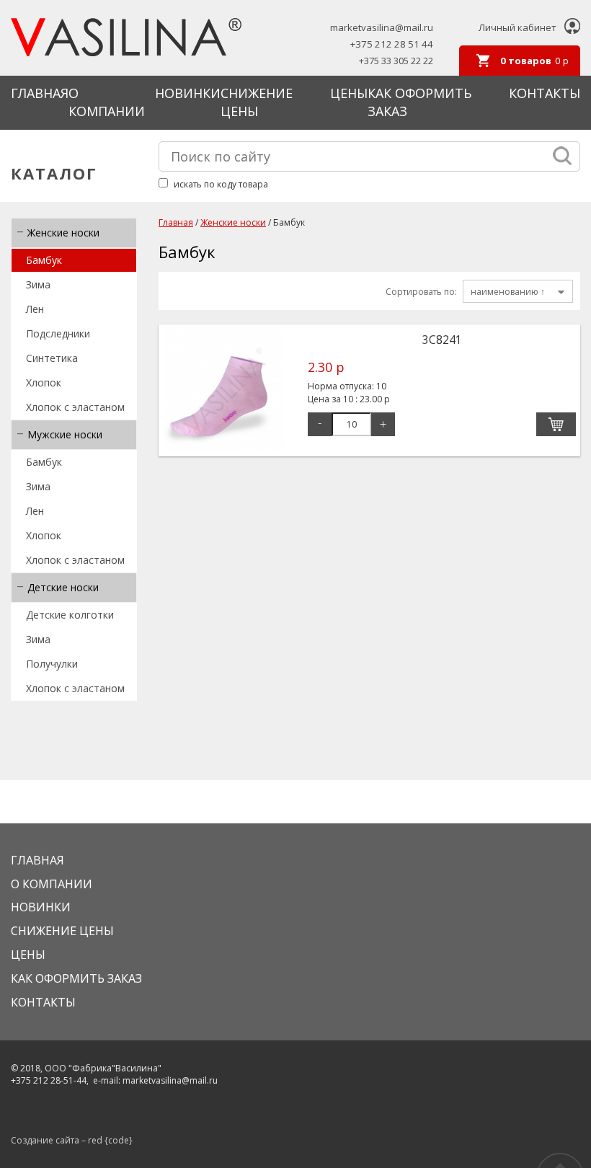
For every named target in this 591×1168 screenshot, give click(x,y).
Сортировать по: (421, 292)
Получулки (52, 664)
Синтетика (52, 358)
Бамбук (44, 260)
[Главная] (126, 38)
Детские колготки (70, 614)
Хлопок (43, 382)
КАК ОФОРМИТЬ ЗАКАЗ (76, 978)
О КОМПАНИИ (106, 102)
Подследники (58, 333)
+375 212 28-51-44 (48, 1080)
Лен (35, 309)
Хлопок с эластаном (75, 407)
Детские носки (63, 587)
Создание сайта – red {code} (72, 1140)
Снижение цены (257, 102)
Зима (38, 284)
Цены (349, 93)
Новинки (188, 93)
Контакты (544, 93)
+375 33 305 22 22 (396, 61)
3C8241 (442, 339)
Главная (39, 93)
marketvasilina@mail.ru (381, 27)
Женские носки (63, 232)
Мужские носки (64, 434)
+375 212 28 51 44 (391, 44)
